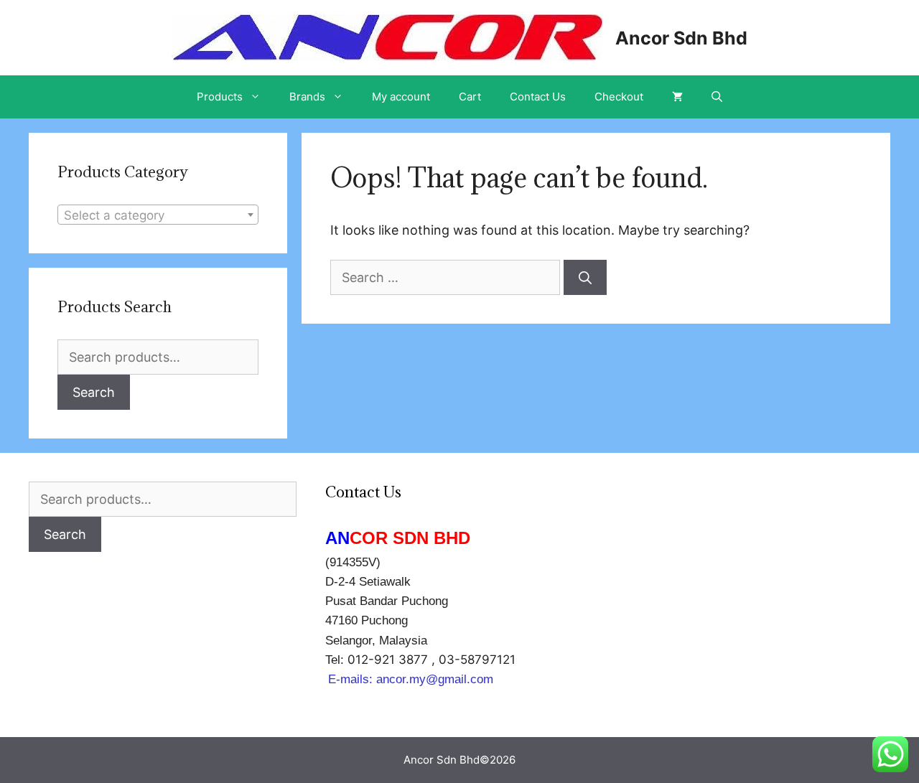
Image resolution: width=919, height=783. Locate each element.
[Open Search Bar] (717, 96)
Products (220, 96)
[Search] (585, 277)
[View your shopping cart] (677, 96)
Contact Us (538, 96)
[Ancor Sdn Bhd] (387, 36)
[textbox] (158, 215)
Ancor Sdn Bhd (681, 38)
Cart (470, 96)
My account (401, 96)
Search (94, 392)
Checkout (618, 96)
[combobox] (157, 215)
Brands (307, 96)
